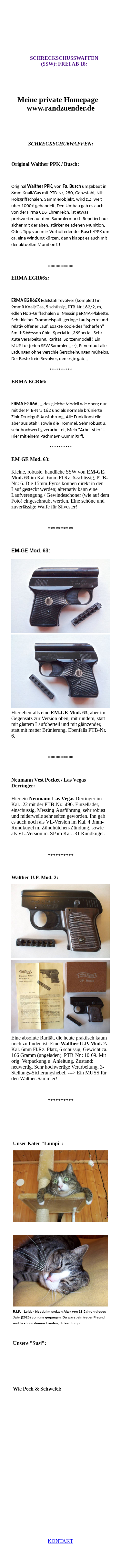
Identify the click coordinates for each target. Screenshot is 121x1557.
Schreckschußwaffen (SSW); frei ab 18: (64, 61)
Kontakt (60, 1541)
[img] (61, 33)
